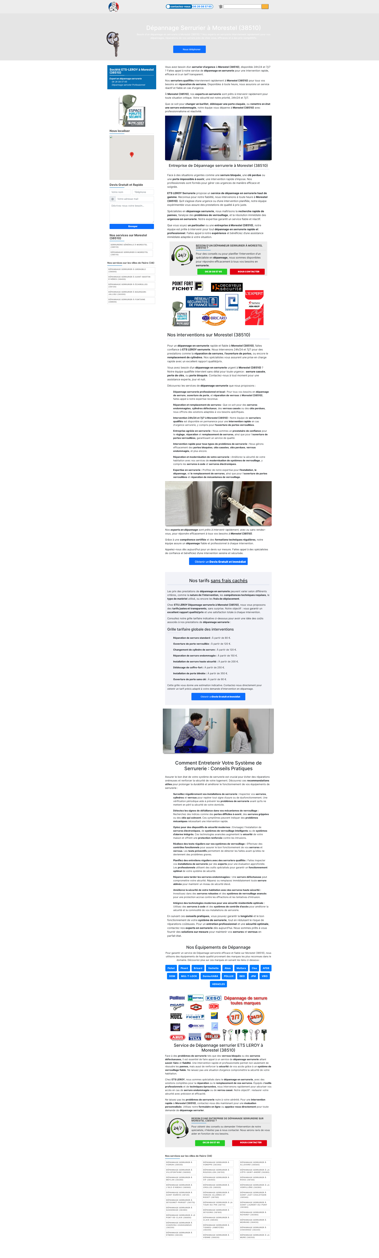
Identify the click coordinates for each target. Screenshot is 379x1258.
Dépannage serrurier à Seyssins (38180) (216, 1211)
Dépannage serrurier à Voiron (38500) (179, 1163)
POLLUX (228, 976)
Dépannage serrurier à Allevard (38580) (253, 1163)
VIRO (265, 976)
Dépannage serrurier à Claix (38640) (216, 1218)
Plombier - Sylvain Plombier (168, 1253)
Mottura (241, 968)
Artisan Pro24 (219, 1253)
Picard (184, 968)
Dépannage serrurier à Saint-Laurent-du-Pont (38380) (253, 1204)
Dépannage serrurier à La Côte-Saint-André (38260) (255, 1171)
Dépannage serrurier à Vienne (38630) (216, 1236)
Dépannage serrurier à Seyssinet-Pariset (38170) (180, 1201)
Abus (228, 968)
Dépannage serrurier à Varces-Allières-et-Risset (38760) (216, 1194)
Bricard (198, 968)
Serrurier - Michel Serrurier (244, 1253)
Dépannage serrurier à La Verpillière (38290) (255, 1186)
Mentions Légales (175, 1249)
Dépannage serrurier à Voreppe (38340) (216, 1163)
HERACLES (218, 984)
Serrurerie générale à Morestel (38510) (129, 245)
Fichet (171, 968)
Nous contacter (248, 271)
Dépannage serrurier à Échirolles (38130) (128, 285)
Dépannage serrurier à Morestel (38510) (129, 253)
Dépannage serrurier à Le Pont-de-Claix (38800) (180, 1216)
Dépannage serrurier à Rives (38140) (253, 1178)
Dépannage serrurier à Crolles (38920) (216, 1186)
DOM (172, 976)
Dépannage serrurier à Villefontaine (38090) (179, 1171)
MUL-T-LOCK (189, 976)
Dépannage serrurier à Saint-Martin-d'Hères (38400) (129, 278)
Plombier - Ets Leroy (197, 1253)
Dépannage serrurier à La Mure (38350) (255, 1236)
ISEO (242, 976)
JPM (253, 976)
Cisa (254, 968)
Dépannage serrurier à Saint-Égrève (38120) (179, 1193)
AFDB (266, 968)
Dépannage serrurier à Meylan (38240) (179, 1178)
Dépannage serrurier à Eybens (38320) (179, 1233)
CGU (190, 1249)
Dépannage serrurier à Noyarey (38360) (253, 1213)
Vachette (213, 968)
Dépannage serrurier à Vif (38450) (216, 1178)
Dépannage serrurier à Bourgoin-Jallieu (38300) (127, 293)
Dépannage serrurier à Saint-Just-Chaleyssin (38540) (253, 1194)
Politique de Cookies (206, 1249)
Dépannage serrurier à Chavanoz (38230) (253, 1228)
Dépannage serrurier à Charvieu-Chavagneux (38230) (179, 1225)
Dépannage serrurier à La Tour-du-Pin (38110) (218, 1203)
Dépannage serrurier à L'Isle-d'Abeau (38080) (179, 1186)
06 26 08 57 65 (202, 6)
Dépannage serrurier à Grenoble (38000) (127, 270)
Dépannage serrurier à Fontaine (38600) (126, 300)
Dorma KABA (210, 976)
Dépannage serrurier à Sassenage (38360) (179, 1208)
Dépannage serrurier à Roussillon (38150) (216, 1171)
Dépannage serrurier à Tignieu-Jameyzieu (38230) (216, 1227)
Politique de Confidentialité (236, 1249)
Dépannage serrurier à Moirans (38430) (253, 1221)
